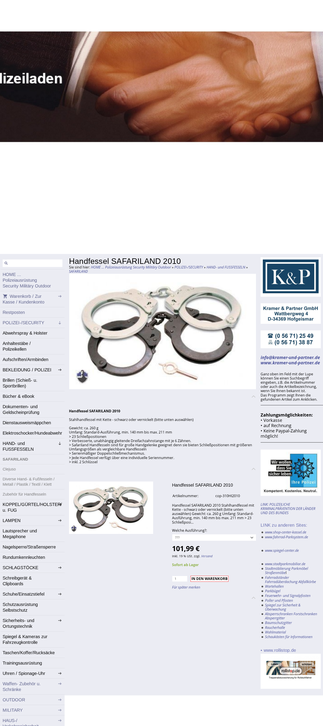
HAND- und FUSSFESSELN (226, 267)
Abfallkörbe (307, 581)
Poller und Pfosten (279, 600)
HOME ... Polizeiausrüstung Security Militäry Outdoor (131, 267)
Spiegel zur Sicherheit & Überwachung (283, 607)
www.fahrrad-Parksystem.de (286, 537)
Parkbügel (272, 591)
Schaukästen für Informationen (288, 636)
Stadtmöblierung (277, 568)
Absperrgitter (275, 618)
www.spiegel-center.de (282, 550)
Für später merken (186, 587)
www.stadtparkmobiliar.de (285, 563)
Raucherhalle (275, 627)
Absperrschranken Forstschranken (291, 613)
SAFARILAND (78, 271)
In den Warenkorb (209, 578)
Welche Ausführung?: (189, 530)
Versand (206, 556)
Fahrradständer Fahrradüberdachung (281, 579)
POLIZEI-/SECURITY (188, 267)
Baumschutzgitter (278, 622)
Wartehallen (274, 586)
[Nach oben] (253, 396)
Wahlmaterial (275, 632)
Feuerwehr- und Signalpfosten (287, 595)
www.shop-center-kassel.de (285, 532)
